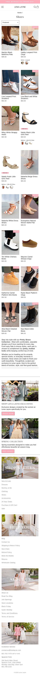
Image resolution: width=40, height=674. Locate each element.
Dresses (5, 484)
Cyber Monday (7, 610)
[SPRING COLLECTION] (20, 428)
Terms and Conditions (9, 613)
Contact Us (6, 542)
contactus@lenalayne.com (11, 650)
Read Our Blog (7, 596)
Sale (3, 508)
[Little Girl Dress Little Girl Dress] (22, 143)
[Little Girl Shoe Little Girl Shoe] (26, 143)
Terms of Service (8, 617)
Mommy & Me (7, 488)
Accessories (6, 498)
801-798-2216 (7, 667)
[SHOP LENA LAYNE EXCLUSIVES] (20, 390)
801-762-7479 (7, 654)
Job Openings (7, 599)
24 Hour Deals (7, 502)
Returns (4, 559)
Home (19, 13)
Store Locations (7, 603)
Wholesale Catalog (8, 562)
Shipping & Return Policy (11, 545)
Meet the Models (8, 556)
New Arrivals (6, 481)
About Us (5, 593)
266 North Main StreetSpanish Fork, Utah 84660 (11, 661)
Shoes (4, 495)
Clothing (5, 491)
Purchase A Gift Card (9, 505)
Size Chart (5, 549)
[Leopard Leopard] (26, 63)
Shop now (8, 413)
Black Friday (6, 606)
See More (8, 451)
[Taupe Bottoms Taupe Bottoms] (22, 63)
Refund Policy (7, 552)
